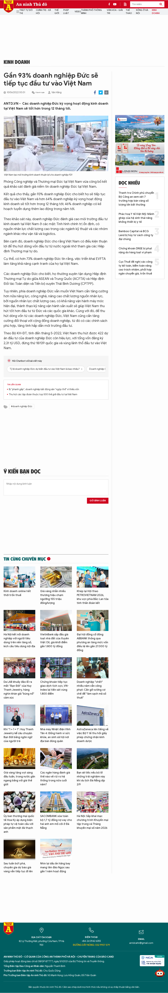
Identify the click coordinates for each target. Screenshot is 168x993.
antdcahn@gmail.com (141, 943)
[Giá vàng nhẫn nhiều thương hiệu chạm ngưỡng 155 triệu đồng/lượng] (56, 577)
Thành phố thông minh (91, 12)
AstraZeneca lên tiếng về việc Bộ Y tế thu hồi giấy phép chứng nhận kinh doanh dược (92, 735)
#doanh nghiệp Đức (21, 406)
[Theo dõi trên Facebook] (110, 4)
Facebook (95, 92)
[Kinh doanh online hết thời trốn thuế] (19, 577)
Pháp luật (66, 12)
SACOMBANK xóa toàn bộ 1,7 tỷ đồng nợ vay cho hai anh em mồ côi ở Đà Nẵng (56, 822)
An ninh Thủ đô (31, 4)
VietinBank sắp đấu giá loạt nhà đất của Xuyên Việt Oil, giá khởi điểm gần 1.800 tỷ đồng (54, 640)
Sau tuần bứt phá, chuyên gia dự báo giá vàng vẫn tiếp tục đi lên (18, 867)
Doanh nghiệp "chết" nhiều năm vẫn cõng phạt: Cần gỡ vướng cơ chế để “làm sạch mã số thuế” (91, 689)
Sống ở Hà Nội (142, 12)
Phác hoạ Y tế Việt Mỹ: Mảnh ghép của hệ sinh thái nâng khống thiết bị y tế (136, 218)
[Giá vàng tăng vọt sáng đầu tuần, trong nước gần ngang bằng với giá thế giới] (19, 758)
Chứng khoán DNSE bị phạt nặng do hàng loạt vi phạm (135, 250)
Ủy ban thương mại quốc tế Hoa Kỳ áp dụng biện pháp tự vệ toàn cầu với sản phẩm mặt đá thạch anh (19, 824)
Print (106, 92)
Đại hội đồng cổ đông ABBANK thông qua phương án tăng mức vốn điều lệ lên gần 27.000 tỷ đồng (92, 642)
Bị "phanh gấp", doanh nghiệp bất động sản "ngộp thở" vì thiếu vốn (44, 389)
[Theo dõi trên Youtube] (115, 4)
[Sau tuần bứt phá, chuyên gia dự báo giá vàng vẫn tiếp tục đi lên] (19, 849)
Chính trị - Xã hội (43, 12)
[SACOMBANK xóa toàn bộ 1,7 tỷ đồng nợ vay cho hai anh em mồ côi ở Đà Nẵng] (56, 802)
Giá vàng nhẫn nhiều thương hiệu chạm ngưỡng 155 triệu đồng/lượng (53, 597)
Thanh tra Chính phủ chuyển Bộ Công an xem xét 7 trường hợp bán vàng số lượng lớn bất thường (136, 198)
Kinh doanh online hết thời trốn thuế (17, 593)
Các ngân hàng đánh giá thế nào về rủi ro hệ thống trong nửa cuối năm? (55, 778)
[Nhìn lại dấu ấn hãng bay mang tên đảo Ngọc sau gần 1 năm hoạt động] (56, 849)
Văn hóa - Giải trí (115, 12)
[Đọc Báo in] (127, 4)
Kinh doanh (156, 12)
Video (78, 11)
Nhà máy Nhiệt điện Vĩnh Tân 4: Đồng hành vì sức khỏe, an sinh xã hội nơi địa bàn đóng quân (55, 735)
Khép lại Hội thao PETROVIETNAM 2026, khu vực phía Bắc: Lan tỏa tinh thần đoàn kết (92, 597)
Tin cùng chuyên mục (25, 558)
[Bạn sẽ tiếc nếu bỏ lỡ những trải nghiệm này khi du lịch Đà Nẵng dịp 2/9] (92, 758)
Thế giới (56, 12)
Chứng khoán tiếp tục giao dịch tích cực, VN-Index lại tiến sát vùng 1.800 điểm (54, 687)
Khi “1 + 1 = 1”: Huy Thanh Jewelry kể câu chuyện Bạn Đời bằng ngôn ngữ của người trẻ (18, 735)
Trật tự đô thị (26, 12)
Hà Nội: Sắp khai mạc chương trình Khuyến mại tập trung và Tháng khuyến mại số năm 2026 (92, 822)
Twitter (101, 92)
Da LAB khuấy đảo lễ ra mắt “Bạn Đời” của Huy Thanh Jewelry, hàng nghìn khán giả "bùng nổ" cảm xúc (19, 689)
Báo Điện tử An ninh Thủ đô (8, 6)
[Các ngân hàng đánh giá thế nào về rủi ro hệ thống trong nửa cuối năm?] (56, 758)
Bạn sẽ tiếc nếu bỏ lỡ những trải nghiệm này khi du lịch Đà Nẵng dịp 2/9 (91, 778)
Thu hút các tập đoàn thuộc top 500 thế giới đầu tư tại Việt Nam (43, 394)
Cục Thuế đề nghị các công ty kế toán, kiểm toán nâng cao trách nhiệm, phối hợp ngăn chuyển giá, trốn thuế (135, 267)
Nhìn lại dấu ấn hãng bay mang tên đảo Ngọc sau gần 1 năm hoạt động (55, 867)
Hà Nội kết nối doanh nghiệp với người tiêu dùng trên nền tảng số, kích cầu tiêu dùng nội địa (19, 640)
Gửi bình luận (98, 500)
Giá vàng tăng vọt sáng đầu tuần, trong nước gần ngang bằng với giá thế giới (19, 778)
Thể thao (129, 12)
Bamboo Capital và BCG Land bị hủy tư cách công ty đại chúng (136, 235)
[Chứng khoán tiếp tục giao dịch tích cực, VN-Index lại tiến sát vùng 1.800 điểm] (56, 667)
